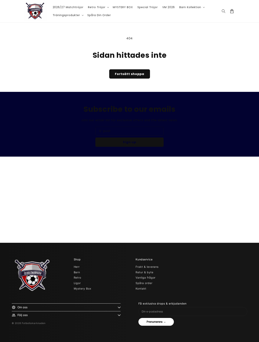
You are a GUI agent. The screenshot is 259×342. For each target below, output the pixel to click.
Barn (77, 272)
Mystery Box (83, 288)
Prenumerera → (156, 321)
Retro (77, 277)
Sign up (129, 142)
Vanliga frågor (145, 277)
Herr (77, 266)
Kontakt (141, 288)
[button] (98, 7)
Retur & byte (144, 272)
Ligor (77, 283)
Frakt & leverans (147, 266)
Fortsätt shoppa (129, 74)
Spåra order (144, 283)
